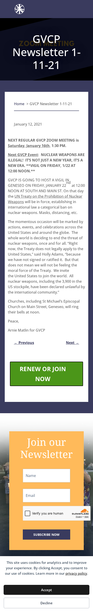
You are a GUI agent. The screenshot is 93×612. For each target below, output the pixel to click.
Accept (46, 590)
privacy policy (76, 573)
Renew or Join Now (43, 374)
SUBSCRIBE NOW (46, 534)
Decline (46, 603)
